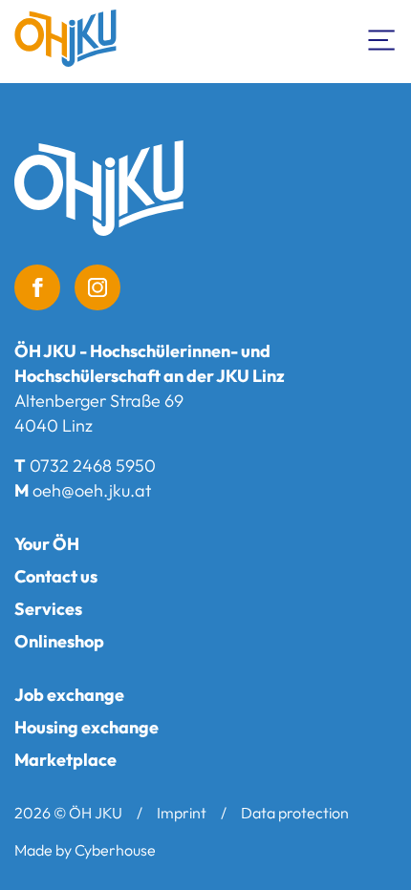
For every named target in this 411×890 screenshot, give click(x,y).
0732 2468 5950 (93, 466)
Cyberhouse (115, 849)
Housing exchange (86, 727)
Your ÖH (46, 544)
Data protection (295, 812)
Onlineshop (59, 641)
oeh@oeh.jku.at (91, 490)
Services (48, 609)
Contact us (55, 576)
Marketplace (65, 760)
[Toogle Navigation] (382, 38)
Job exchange (69, 695)
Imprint (181, 812)
